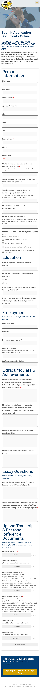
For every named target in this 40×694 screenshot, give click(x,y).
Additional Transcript (9, 561)
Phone (4, 147)
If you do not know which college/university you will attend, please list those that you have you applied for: (19, 300)
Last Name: (6, 89)
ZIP (3, 131)
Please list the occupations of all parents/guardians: (13, 207)
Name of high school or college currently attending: (16, 264)
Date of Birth (6, 155)
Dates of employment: (10, 348)
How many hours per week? (12, 340)
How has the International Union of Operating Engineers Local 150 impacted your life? (18, 483)
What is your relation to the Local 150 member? (19, 179)
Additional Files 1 (8, 621)
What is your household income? (13, 217)
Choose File (16, 554)
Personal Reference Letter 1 (12, 572)
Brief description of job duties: (13, 361)
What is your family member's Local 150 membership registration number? (16, 191)
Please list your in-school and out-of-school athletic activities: (17, 432)
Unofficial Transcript (10, 551)
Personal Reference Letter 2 (12, 596)
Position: (5, 332)
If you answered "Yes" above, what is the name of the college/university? (19, 288)
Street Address (8, 97)
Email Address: (8, 139)
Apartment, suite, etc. (9, 106)
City (3, 114)
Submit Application (20, 644)
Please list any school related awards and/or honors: (17, 452)
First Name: (6, 81)
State (4, 122)
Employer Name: (8, 323)
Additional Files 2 (8, 632)
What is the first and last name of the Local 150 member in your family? (18, 165)
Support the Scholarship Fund (22, 671)
